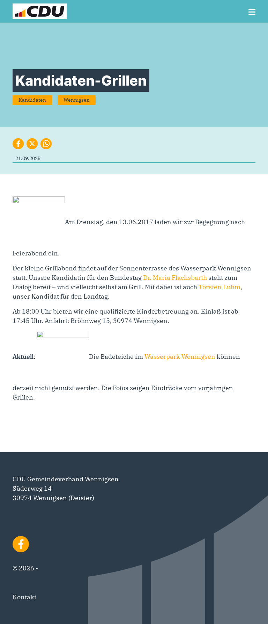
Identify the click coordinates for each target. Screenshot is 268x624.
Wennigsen (77, 100)
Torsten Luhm (219, 287)
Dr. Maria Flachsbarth (175, 278)
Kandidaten (32, 100)
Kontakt (24, 597)
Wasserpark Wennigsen (179, 357)
